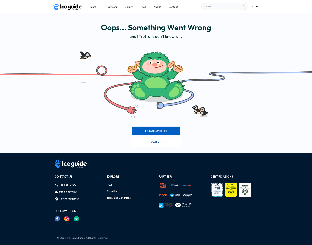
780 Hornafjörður (69, 198)
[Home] (67, 6)
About (157, 6)
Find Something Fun (156, 130)
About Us (112, 191)
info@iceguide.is (68, 191)
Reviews (112, 6)
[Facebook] (57, 218)
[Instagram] (67, 218)
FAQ (143, 6)
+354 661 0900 (68, 184)
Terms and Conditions (119, 197)
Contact (173, 6)
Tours (93, 6)
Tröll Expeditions (75, 237)
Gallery (129, 6)
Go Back (156, 142)
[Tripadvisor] (76, 218)
